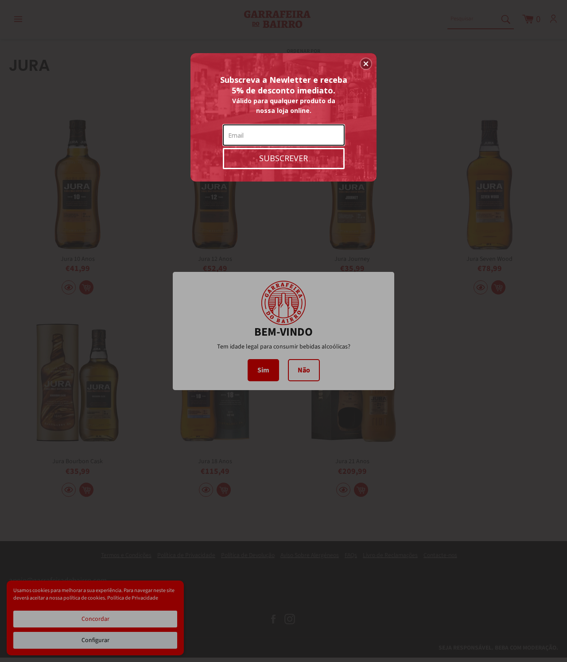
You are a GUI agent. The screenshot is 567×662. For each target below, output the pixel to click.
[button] (366, 63)
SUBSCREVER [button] (283, 158)
